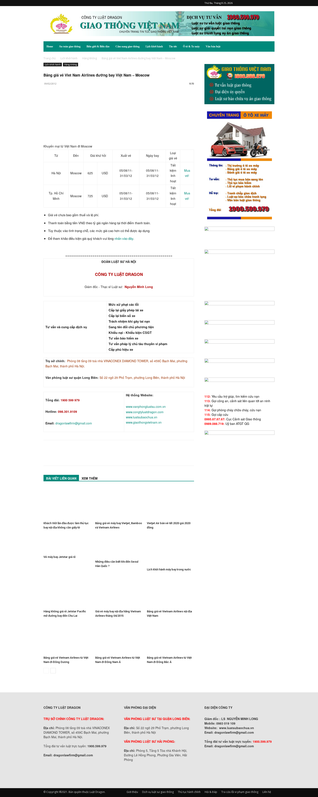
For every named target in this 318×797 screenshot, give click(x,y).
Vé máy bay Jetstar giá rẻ (59, 557)
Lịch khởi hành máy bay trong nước (169, 569)
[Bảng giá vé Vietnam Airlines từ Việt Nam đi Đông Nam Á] (118, 638)
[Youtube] (271, 3)
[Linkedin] (87, 101)
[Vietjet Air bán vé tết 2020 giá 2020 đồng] (170, 503)
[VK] (97, 101)
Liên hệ (266, 792)
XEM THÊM (90, 478)
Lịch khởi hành (154, 46)
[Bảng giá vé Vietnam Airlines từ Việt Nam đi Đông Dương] (67, 638)
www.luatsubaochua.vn (141, 417)
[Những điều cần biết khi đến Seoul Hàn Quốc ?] (118, 545)
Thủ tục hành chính (189, 792)
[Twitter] (264, 3)
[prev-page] (46, 670)
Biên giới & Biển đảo (98, 46)
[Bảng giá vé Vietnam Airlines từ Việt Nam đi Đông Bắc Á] (170, 638)
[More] (107, 101)
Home (50, 46)
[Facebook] (242, 3)
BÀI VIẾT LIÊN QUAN (61, 478)
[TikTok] (257, 3)
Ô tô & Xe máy (191, 46)
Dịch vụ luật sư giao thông (158, 792)
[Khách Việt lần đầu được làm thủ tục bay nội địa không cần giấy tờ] (67, 503)
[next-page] (53, 670)
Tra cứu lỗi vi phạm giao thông (239, 792)
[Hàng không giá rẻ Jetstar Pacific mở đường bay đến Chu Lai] (67, 591)
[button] (269, 47)
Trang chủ (49, 58)
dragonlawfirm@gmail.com (73, 423)
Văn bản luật (213, 46)
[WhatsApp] (77, 101)
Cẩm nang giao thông (128, 46)
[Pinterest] (250, 3)
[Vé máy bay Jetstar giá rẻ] (67, 543)
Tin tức (173, 46)
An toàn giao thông (69, 46)
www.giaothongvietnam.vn (144, 422)
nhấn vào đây (123, 238)
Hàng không (89, 58)
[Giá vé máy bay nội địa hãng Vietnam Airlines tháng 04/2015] (118, 591)
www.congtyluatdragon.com (145, 412)
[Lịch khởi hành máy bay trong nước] (170, 549)
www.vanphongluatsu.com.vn (146, 406)
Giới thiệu (132, 792)
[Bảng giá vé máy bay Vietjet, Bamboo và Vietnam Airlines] (118, 503)
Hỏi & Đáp (211, 792)
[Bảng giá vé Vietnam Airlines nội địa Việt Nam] (170, 591)
